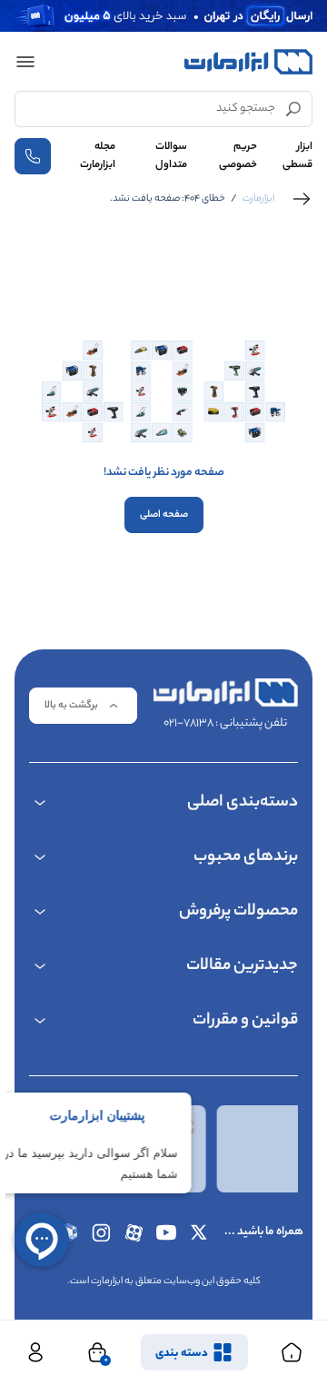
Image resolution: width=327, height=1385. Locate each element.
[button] (25, 62)
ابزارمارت (258, 199)
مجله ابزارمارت (97, 156)
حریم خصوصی (238, 156)
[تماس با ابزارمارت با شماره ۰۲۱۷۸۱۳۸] (33, 156)
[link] (301, 199)
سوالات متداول (171, 156)
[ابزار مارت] (248, 61)
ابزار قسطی (297, 156)
